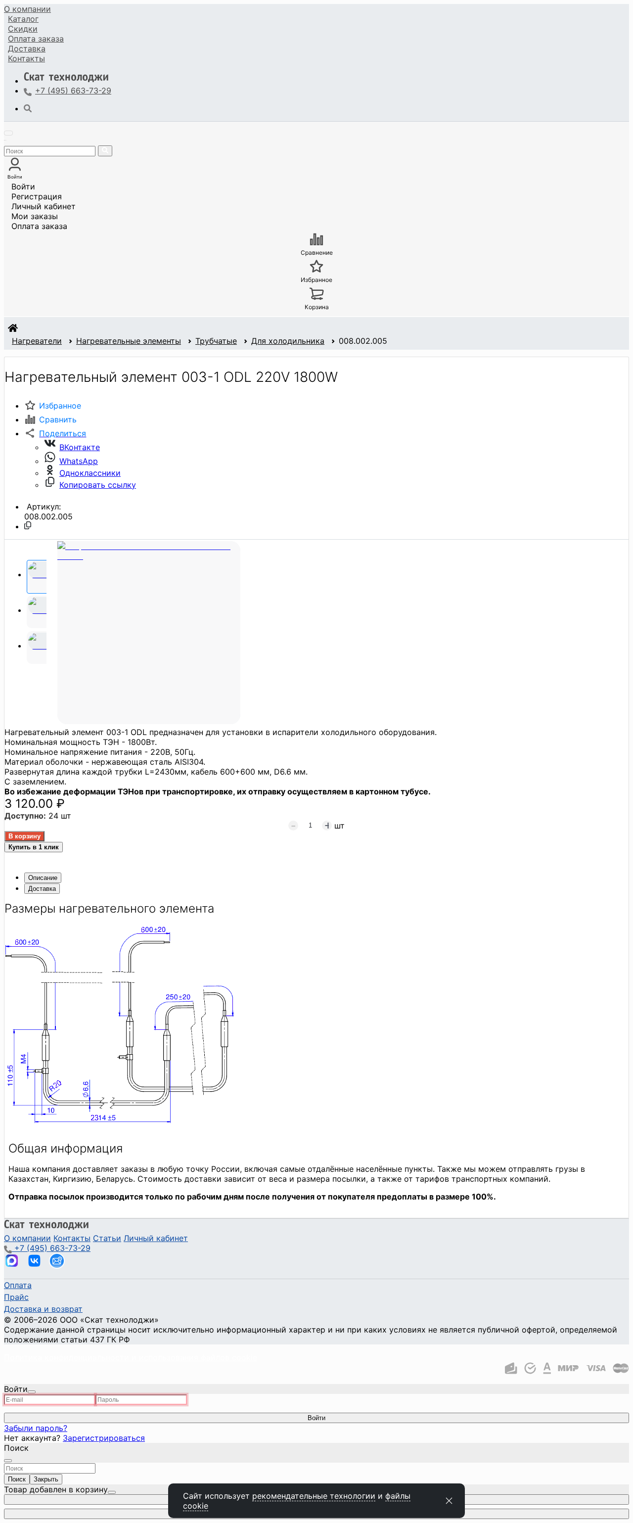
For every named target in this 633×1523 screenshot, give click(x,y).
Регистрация (36, 196)
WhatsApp (78, 461)
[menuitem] (27, 9)
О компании (27, 9)
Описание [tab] (42, 877)
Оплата (36, 39)
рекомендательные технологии (313, 1496)
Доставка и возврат (43, 1309)
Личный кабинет (43, 206)
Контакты (26, 58)
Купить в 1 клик (33, 847)
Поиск (17, 1479)
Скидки (23, 29)
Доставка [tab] (42, 888)
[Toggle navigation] (8, 133)
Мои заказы (34, 216)
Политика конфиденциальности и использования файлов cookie (130, 1357)
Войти (23, 186)
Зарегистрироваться (104, 1438)
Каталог (23, 19)
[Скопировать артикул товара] (27, 525)
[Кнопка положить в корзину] (24, 836)
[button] (55, 433)
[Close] (32, 1391)
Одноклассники (90, 473)
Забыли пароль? (35, 1428)
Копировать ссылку (97, 485)
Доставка (26, 48)
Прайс (16, 1297)
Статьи (107, 1238)
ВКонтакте (79, 447)
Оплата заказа (39, 226)
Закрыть (46, 1479)
